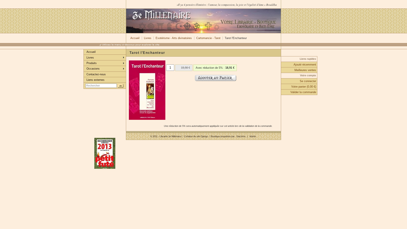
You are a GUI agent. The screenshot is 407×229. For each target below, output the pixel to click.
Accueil (134, 38)
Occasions (93, 68)
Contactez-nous (96, 74)
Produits (91, 63)
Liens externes (95, 79)
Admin (252, 136)
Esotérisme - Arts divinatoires (174, 38)
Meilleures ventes (305, 70)
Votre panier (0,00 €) (303, 86)
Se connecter (308, 81)
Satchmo (240, 136)
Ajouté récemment (305, 64)
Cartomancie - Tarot (208, 38)
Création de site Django (196, 136)
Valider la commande (303, 92)
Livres (147, 38)
